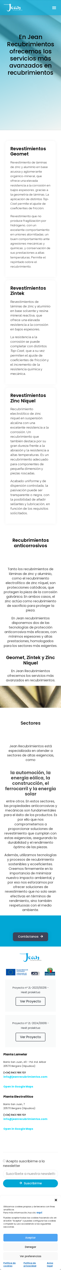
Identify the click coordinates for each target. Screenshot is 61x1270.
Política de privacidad (30, 1264)
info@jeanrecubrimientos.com (25, 1077)
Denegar (30, 1247)
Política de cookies (9, 1264)
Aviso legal (50, 1264)
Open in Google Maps (18, 1086)
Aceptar (30, 1237)
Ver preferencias (30, 1256)
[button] (56, 1200)
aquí (39, 1212)
